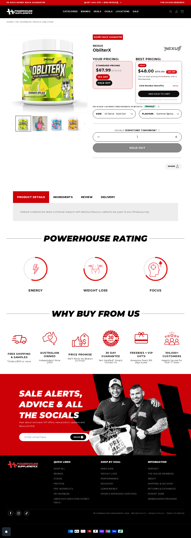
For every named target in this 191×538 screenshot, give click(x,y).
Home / (10, 22)
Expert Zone (156, 494)
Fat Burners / (24, 22)
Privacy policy (156, 513)
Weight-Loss (109, 474)
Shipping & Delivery (160, 484)
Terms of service (175, 513)
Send (77, 437)
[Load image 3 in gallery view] (40, 123)
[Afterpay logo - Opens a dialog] (150, 106)
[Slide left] (12, 123)
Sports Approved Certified (119, 494)
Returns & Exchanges (162, 489)
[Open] (6, 531)
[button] (70, 12)
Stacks (58, 478)
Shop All (59, 468)
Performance (110, 478)
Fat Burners (62, 494)
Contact (153, 468)
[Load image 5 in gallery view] (73, 123)
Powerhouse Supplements (110, 513)
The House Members (161, 474)
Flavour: (148, 114)
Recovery (107, 484)
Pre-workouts (63, 489)
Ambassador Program (162, 499)
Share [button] (171, 166)
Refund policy (138, 513)
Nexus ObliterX (43, 22)
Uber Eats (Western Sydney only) (71, 501)
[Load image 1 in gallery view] (23, 123)
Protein (59, 484)
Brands (58, 474)
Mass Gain (107, 468)
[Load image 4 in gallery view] (56, 123)
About (152, 478)
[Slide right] (84, 123)
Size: (99, 114)
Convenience (109, 489)
